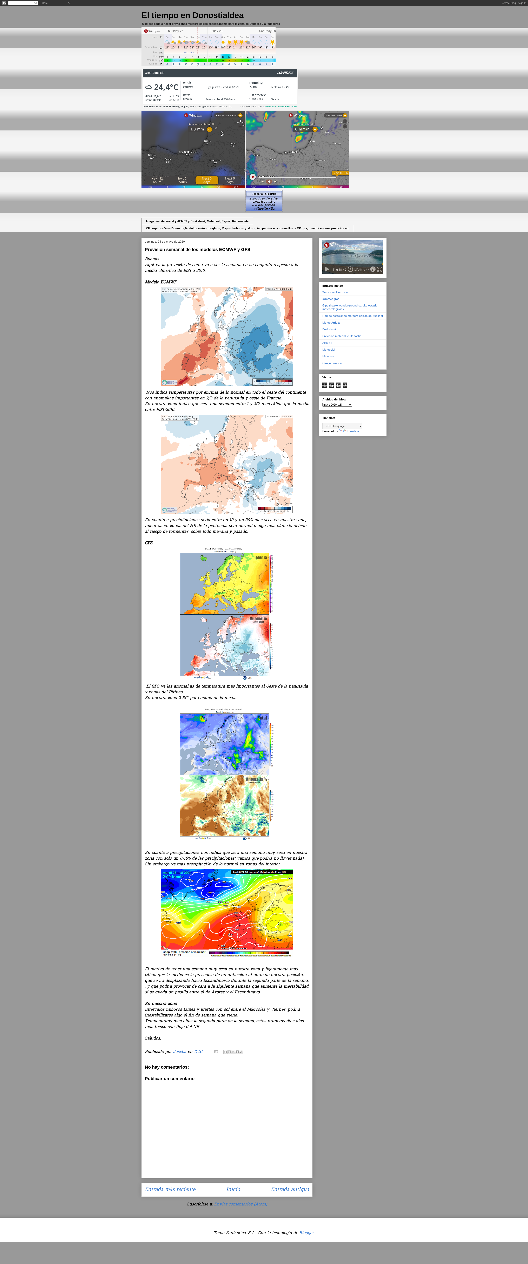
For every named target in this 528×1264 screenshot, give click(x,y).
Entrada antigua (290, 1190)
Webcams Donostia (335, 292)
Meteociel (328, 349)
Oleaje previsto (332, 363)
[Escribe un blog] (229, 1052)
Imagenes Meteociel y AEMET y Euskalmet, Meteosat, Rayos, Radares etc (197, 221)
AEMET (327, 342)
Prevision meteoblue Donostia (341, 336)
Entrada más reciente (170, 1190)
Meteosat (328, 356)
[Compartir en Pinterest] (241, 1052)
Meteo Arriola (331, 322)
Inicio (233, 1190)
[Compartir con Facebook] (237, 1052)
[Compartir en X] (233, 1052)
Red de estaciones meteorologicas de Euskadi (352, 315)
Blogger (306, 1233)
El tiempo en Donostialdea (192, 15)
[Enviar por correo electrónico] (225, 1052)
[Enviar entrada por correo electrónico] (215, 1052)
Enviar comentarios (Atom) (240, 1204)
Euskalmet (329, 329)
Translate (353, 431)
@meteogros (330, 298)
